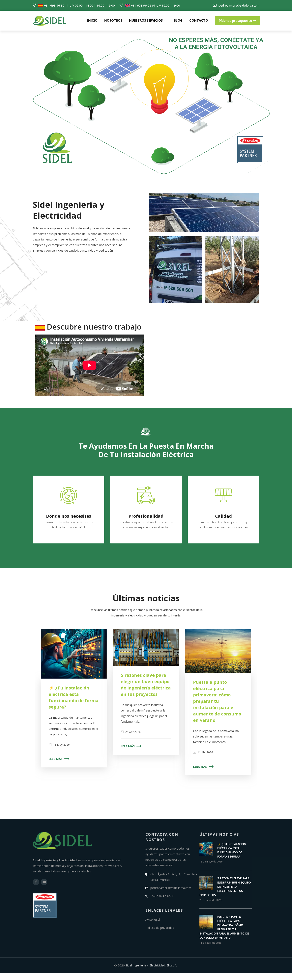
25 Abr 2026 (133, 732)
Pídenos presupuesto (236, 20)
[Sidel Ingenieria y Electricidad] (57, 21)
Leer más (56, 759)
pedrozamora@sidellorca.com (239, 5)
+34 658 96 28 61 (143, 5)
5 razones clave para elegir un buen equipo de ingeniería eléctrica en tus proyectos (225, 886)
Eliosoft (171, 965)
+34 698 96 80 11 (56, 5)
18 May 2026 (61, 744)
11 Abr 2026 (205, 752)
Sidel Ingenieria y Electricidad (145, 965)
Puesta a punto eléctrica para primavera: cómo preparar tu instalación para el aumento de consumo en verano (217, 701)
